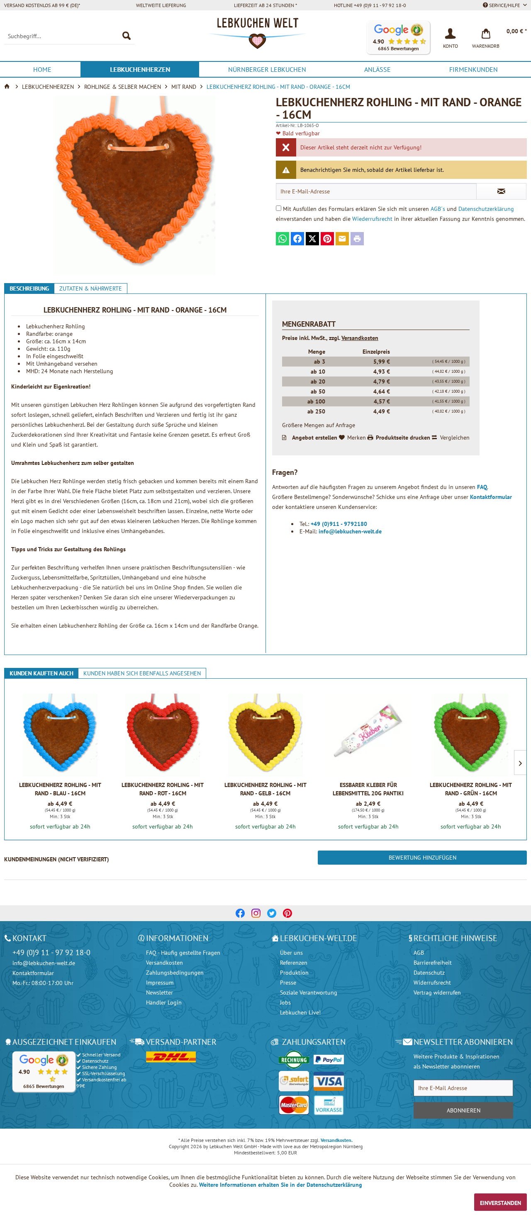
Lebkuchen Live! (300, 1012)
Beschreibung (29, 288)
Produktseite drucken (403, 437)
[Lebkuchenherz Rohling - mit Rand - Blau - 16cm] (60, 735)
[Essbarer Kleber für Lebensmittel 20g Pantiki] (368, 735)
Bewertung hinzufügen (422, 857)
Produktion (294, 972)
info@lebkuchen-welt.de (350, 531)
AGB (419, 952)
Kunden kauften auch (41, 673)
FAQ (482, 487)
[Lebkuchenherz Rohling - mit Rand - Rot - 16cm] (162, 735)
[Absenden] (501, 191)
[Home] (8, 87)
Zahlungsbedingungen (175, 972)
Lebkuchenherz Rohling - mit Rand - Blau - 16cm (60, 789)
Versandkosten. (337, 1140)
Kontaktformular (491, 497)
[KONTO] (450, 32)
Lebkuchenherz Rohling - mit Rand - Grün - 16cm (471, 789)
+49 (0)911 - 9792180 (339, 524)
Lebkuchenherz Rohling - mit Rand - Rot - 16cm (163, 789)
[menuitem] (69, 36)
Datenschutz (429, 972)
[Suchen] (126, 36)
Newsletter (159, 992)
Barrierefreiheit (433, 962)
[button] (398, 37)
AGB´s (438, 209)
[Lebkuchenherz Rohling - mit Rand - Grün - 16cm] (471, 735)
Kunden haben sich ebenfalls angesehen (142, 673)
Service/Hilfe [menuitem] (504, 5)
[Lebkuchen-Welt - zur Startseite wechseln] (265, 38)
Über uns (291, 952)
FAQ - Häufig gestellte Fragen (183, 952)
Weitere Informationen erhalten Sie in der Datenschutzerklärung (280, 1184)
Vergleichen (455, 437)
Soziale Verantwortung (308, 992)
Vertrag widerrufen (437, 992)
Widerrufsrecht (432, 982)
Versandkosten (359, 338)
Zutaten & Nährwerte (90, 288)
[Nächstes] (520, 762)
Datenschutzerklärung (486, 209)
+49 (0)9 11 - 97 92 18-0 (51, 952)
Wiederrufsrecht (372, 218)
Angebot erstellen (314, 437)
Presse (288, 982)
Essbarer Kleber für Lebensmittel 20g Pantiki (368, 789)
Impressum (159, 982)
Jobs (285, 1002)
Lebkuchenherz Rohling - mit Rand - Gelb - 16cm (265, 789)
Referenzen (293, 962)
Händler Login (164, 1002)
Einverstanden (500, 1203)
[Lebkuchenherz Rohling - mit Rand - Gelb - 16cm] (265, 735)
